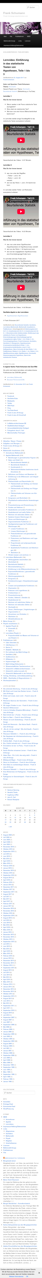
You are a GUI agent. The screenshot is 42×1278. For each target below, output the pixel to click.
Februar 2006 (7, 1029)
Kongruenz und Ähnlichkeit (17, 498)
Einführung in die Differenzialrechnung (21, 569)
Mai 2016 (6, 925)
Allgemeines (10, 1131)
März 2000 (6, 1062)
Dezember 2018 (8, 870)
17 (5, 820)
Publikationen (19, 36)
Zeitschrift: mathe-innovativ (15, 671)
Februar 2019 (7, 866)
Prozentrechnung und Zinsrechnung (20, 505)
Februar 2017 (7, 903)
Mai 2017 (6, 899)
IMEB (28, 36)
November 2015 (8, 937)
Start (5, 36)
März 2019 (6, 863)
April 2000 (6, 1060)
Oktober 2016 (7, 913)
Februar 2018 (7, 882)
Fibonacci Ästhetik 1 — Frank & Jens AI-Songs (19, 769)
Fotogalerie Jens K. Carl (15, 430)
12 (15, 817)
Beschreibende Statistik (19, 462)
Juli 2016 (6, 920)
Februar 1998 (7, 1079)
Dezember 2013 (8, 989)
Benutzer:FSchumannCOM (15, 380)
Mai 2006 (6, 1027)
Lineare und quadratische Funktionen (21, 586)
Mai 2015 (6, 949)
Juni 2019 (6, 856)
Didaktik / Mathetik (12, 650)
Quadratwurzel (13, 600)
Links (20, 41)
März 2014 (6, 982)
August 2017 (7, 894)
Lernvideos (9, 1124)
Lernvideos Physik (12, 633)
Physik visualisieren (10, 623)
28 (25, 822)
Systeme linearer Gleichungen (18, 517)
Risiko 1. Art (26, 351)
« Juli (10, 827)
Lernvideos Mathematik (10, 327)
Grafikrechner (10, 657)
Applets (8, 1122)
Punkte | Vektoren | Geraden (18, 597)
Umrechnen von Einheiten (17, 614)
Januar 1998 (7, 1081)
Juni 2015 (6, 946)
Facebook (10, 396)
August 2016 (7, 918)
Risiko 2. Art (34, 351)
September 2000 (8, 1055)
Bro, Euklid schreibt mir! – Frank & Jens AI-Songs (20, 743)
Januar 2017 (7, 906)
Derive (8, 647)
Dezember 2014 (8, 960)
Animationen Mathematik (14, 453)
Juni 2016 (6, 922)
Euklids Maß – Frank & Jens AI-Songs (16, 741)
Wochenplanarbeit (9, 680)
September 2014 (8, 968)
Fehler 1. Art (21, 339)
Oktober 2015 (7, 939)
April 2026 (6, 842)
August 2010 (7, 1013)
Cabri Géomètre (11, 642)
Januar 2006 (7, 1032)
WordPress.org (8, 1109)
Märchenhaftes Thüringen (16, 433)
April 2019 (6, 861)
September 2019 (8, 851)
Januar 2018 (7, 885)
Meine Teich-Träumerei (11, 1180)
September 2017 (8, 892)
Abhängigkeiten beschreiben (18, 559)
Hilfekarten (9, 659)
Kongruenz (12, 578)
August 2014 (7, 970)
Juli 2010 (6, 1015)
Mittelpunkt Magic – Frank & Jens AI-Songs (18, 760)
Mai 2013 (6, 1003)
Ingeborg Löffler (13, 795)
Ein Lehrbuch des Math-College (17, 652)
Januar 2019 (7, 868)
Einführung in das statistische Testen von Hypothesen (21, 334)
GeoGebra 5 (7, 343)
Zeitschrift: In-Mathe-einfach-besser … (19, 669)
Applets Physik (11, 626)
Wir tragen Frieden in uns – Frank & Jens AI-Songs (21, 705)
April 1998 (6, 1077)
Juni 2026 (6, 839)
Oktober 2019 (7, 849)
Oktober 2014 (7, 965)
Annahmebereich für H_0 (17, 331)
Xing (9, 408)
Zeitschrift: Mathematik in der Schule (18, 673)
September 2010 (8, 1010)
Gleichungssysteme (15, 576)
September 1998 (8, 1074)
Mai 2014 (6, 977)
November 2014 (8, 963)
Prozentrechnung (14, 595)
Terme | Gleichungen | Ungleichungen (21, 609)
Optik (10, 631)
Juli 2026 (6, 837)
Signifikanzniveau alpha (10, 353)
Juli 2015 (6, 944)
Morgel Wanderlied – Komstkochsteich (16, 1203)
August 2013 (7, 998)
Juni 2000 (6, 1058)
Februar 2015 (7, 956)
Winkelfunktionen (14, 619)
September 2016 (8, 915)
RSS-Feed (10, 405)
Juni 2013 (6, 1001)
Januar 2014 (7, 987)
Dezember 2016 (8, 908)
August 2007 (7, 1020)
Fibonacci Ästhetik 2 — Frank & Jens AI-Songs (19, 734)
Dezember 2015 (8, 934)
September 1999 (8, 1067)
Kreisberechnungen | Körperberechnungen (23, 581)
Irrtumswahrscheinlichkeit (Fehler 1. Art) (16, 345)
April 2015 (6, 951)
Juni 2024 (6, 844)
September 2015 (8, 941)
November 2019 (8, 847)
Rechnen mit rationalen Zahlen (19, 514)
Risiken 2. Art (17, 351)
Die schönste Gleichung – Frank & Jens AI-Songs (20, 689)
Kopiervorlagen (11, 661)
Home (5, 448)
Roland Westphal (13, 799)
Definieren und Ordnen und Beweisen (21, 474)
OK (27, 1276)
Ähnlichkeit (12, 562)
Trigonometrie (13, 612)
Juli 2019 (6, 854)
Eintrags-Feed (8, 1104)
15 (30, 817)
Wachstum (14, 552)
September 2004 (8, 1041)
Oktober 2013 (7, 994)
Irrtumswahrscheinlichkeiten (12, 347)
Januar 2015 (7, 958)
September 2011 (8, 1005)
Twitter (9, 403)
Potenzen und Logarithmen (17, 590)
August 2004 (7, 1043)
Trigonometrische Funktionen (18, 522)
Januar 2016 (7, 932)
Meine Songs (7, 621)
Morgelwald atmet (9, 1161)
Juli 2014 (6, 972)
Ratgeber (9, 1141)
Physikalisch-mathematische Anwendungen (23, 500)
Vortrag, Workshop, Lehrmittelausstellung (17, 676)
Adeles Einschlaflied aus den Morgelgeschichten (20, 1246)
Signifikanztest (23, 353)
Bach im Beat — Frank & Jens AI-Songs (17, 717)
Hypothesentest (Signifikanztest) (17, 316)
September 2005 (8, 1034)
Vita (11, 36)
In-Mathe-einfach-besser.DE (16, 423)
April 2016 (6, 927)
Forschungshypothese (10, 341)
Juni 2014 (6, 975)
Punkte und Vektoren (15, 507)
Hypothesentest (25, 343)
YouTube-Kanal (12, 410)
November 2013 (8, 991)
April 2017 (6, 901)
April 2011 (6, 1008)
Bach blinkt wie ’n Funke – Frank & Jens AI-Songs (20, 715)
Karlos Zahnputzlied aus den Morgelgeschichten (20, 1225)
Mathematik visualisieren (27, 327)
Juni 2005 (6, 1036)
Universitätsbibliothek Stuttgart (18, 428)
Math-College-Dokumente (14, 664)
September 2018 (8, 875)
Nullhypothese (7, 349)
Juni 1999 (6, 1069)
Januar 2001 (7, 1050)
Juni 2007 (6, 1022)
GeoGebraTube (12, 398)
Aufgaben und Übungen (11, 443)
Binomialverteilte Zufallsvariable (16, 333)
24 (5, 822)
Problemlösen (13, 593)
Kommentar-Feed (9, 1106)
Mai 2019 (6, 858)
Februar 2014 (7, 984)
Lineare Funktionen (17, 529)
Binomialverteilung (15, 567)
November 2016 (8, 911)
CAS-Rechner (10, 645)
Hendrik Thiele (12, 792)
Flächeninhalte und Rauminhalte (19, 481)
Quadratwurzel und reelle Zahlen (19, 512)
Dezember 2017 (8, 887)
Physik (8, 1138)
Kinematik (11, 628)
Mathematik (10, 1136)
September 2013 (8, 996)
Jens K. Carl (26, 347)
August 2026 (7, 835)
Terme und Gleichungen (16, 519)
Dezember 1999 (8, 1065)
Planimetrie (12, 588)
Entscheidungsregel (9, 337)
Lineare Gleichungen (18, 531)
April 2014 (6, 979)
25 (10, 822)
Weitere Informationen (16, 1276)
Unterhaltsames (11, 1143)
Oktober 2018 (7, 873)
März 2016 (6, 930)
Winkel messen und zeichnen (18, 555)
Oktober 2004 (7, 1039)
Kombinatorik (15, 467)
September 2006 (8, 1024)
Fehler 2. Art (30, 339)
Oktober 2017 (7, 889)
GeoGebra (32, 325)
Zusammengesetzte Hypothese (13, 355)
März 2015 (6, 953)
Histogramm (15, 343)
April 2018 (6, 880)
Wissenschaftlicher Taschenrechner (18, 666)
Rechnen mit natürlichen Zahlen (19, 602)
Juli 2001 (6, 1048)
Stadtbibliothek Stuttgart (15, 426)
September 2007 (8, 1017)
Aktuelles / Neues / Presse (12, 441)
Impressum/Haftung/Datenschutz (14, 45)
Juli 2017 (6, 896)
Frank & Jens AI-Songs (15, 413)
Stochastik (12, 87)
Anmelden (6, 1102)
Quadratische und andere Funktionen (21, 510)
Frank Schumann (14, 13)
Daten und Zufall (14, 460)
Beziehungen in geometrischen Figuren (22, 458)
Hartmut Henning (13, 790)
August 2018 (7, 877)
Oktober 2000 (7, 1053)
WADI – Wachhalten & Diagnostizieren (16, 678)
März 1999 (6, 1072)
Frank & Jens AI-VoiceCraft (16, 415)
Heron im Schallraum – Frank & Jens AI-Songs (19, 762)
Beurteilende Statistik (22, 325)
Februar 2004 (7, 1046)
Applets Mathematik (12, 455)
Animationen (10, 1119)
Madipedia (11, 401)
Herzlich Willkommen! (11, 708)
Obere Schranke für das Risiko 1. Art (25, 349)
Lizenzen (27, 41)
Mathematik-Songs (9, 41)
